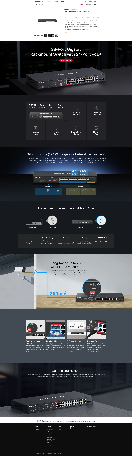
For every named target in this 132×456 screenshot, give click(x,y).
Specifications (88, 4)
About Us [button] (62, 1)
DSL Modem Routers (51, 439)
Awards (59, 429)
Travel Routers (49, 437)
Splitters (48, 448)
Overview (81, 4)
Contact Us (37, 429)
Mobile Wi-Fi (49, 442)
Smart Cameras (50, 444)
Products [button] (49, 1)
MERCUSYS (39, 1)
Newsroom (60, 427)
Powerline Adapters (50, 432)
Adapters (48, 434)
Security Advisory (61, 431)
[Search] (85, 1)
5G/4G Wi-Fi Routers (50, 440)
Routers (48, 427)
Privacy (36, 431)
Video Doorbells (50, 445)
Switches (36, 4)
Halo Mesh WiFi (50, 429)
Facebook (74, 428)
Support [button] (56, 1)
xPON (48, 447)
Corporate (37, 427)
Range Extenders (50, 431)
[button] (59, 35)
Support (94, 4)
